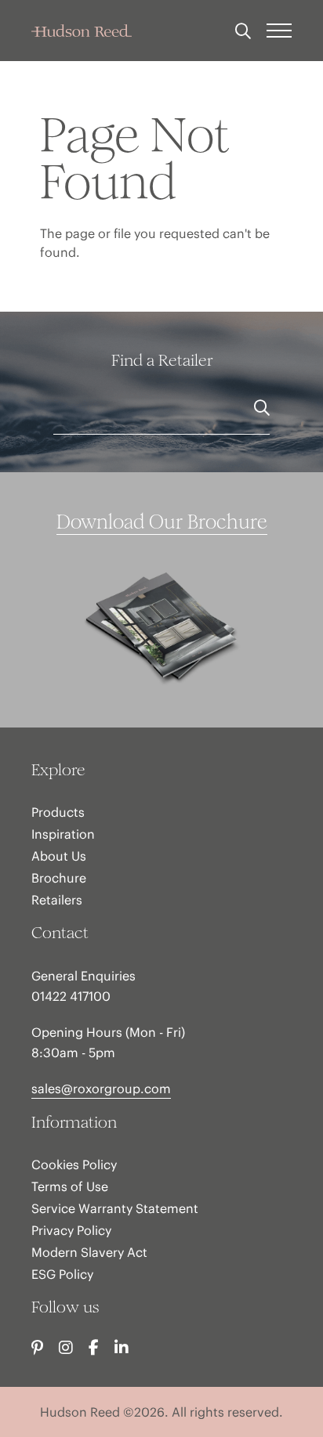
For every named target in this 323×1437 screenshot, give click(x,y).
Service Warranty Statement (114, 1208)
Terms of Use (69, 1186)
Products (58, 812)
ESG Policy (62, 1274)
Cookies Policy (74, 1164)
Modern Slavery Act (89, 1252)
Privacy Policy (71, 1230)
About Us (58, 856)
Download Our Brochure (161, 522)
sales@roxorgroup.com (101, 1088)
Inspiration (63, 834)
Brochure (58, 878)
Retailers (56, 900)
